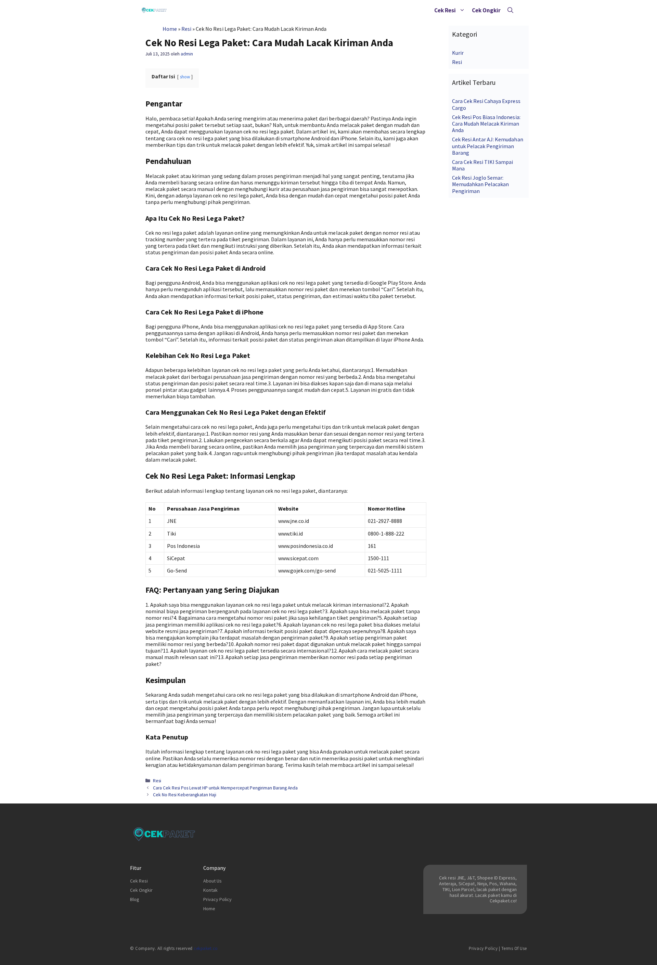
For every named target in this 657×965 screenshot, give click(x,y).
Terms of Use (514, 948)
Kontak (210, 890)
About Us (212, 881)
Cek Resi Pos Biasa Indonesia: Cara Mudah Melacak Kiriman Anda (486, 123)
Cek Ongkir (486, 10)
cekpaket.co (206, 948)
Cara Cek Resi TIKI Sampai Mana (482, 165)
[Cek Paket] (154, 10)
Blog (134, 899)
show (185, 76)
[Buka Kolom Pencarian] (510, 10)
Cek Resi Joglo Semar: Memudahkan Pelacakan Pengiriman (480, 184)
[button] (462, 10)
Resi (186, 28)
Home (170, 28)
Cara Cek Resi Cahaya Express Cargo (486, 104)
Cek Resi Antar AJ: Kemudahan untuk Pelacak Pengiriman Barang (487, 146)
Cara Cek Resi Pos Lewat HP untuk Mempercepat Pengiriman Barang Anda (225, 788)
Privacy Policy (217, 899)
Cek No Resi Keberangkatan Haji (185, 795)
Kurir (458, 52)
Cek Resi (445, 10)
